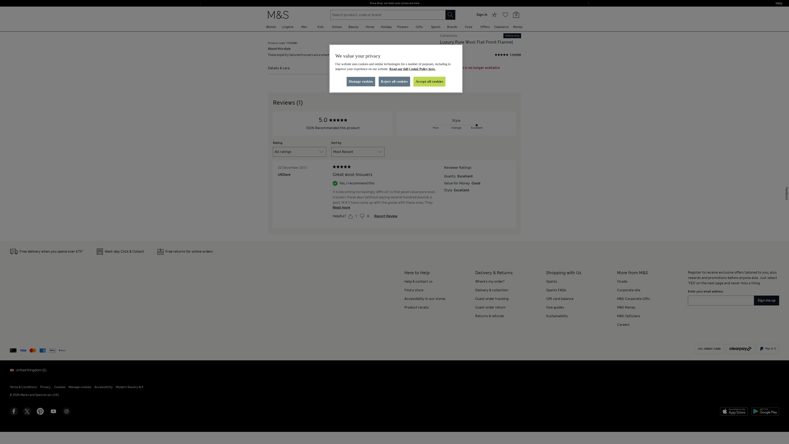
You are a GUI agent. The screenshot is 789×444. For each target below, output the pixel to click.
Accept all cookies (429, 81)
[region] (396, 68)
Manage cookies (361, 81)
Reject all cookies (394, 81)
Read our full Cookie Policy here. (412, 69)
